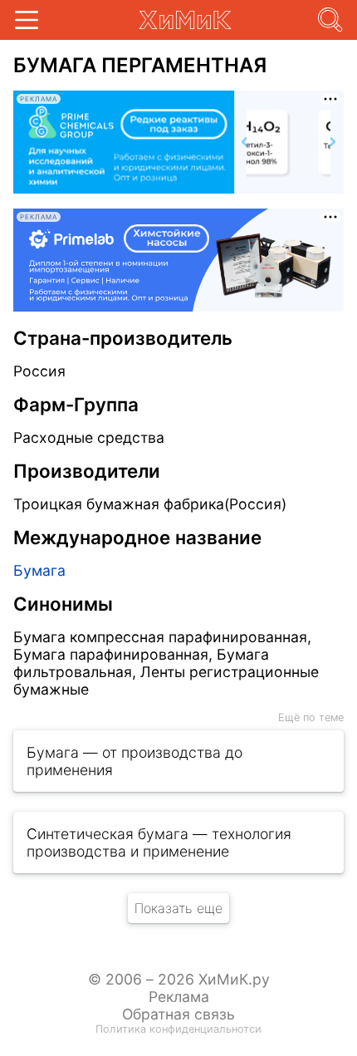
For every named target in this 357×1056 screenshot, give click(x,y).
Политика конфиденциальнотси (178, 1029)
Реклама (179, 996)
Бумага (39, 570)
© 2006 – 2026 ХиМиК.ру (179, 979)
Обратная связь (178, 1014)
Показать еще (178, 908)
